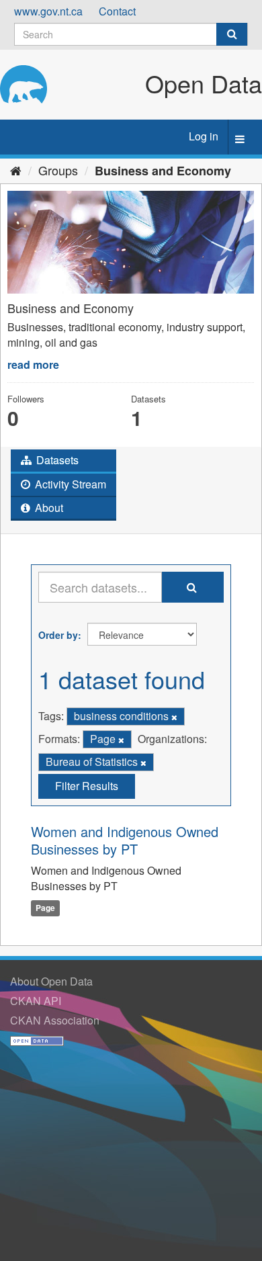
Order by (58, 635)
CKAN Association (54, 1020)
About (47, 507)
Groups (58, 170)
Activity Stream (69, 484)
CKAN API (35, 1000)
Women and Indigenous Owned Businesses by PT (124, 840)
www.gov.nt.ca (48, 11)
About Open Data (51, 981)
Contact (117, 11)
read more (33, 364)
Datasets (56, 460)
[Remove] (174, 716)
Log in (203, 136)
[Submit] (231, 34)
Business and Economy (163, 170)
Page (45, 908)
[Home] (15, 170)
